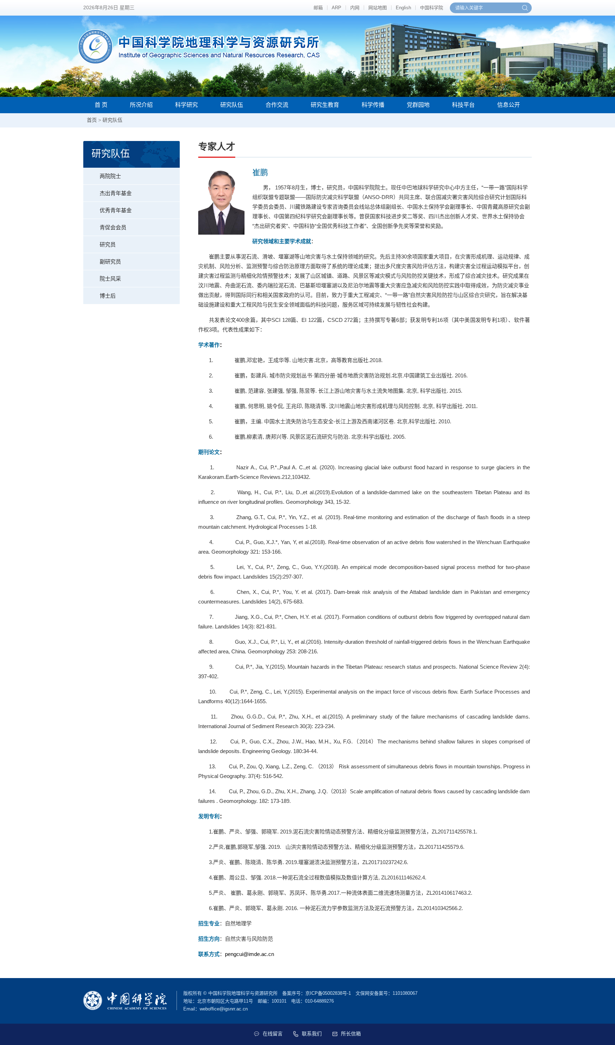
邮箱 (318, 7)
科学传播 (373, 105)
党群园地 (418, 105)
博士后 (108, 296)
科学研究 (186, 105)
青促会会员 (113, 227)
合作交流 (277, 105)
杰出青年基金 (116, 193)
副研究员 (110, 261)
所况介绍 (141, 105)
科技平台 (463, 105)
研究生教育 (325, 105)
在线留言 (273, 1033)
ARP (336, 7)
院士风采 (110, 279)
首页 (92, 120)
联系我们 (312, 1033)
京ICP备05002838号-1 (328, 993)
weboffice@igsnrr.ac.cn (224, 1009)
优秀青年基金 (116, 210)
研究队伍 (231, 105)
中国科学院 (431, 7)
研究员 (108, 244)
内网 (354, 7)
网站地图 (377, 7)
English (403, 7)
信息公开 (508, 105)
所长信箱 (351, 1033)
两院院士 (110, 176)
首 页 (101, 105)
